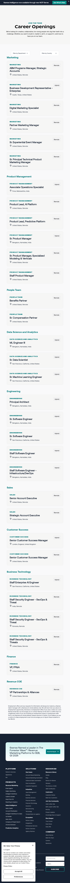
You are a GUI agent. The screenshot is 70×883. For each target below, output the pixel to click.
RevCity (48, 809)
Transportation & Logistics (33, 814)
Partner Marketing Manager (24, 125)
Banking (28, 795)
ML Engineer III (17, 342)
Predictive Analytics (12, 828)
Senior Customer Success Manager (29, 540)
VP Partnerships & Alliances (24, 692)
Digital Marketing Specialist (24, 108)
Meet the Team (50, 838)
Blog (47, 778)
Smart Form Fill (10, 799)
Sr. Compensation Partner (23, 317)
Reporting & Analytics (11, 802)
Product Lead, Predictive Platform (27, 221)
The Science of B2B (51, 786)
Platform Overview (11, 772)
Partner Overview (30, 828)
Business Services (31, 797)
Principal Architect (19, 402)
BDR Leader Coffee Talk (52, 806)
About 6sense (49, 835)
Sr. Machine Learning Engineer (26, 377)
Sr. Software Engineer (21, 419)
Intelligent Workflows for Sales (14, 813)
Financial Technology (31, 803)
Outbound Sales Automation (33, 780)
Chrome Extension (11, 824)
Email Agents (9, 788)
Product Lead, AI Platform (23, 204)
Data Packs (49, 824)
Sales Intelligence (11, 805)
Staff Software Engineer (22, 453)
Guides (47, 775)
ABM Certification (50, 788)
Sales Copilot (9, 808)
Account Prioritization (11, 811)
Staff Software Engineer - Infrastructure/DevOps (23, 472)
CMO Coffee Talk (50, 804)
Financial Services (30, 800)
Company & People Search (13, 822)
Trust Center (49, 821)
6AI (6, 777)
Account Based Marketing (33, 775)
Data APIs (48, 826)
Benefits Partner (18, 300)
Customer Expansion (31, 786)
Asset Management (31, 792)
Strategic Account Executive (25, 515)
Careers (48, 840)
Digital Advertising (10, 791)
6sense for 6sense (51, 780)
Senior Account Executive (23, 498)
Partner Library (30, 820)
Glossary (48, 783)
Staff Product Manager (22, 275)
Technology (29, 811)
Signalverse (9, 774)
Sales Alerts (9, 819)
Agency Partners (30, 831)
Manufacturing (30, 808)
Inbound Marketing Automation (34, 778)
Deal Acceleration (30, 783)
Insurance (28, 806)
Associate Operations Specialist (27, 187)
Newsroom (48, 843)
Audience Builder (10, 796)
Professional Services (31, 826)
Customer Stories (50, 795)
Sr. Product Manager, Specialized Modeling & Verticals (27, 257)
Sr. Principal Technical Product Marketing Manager (26, 161)
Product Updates (50, 812)
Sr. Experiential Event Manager (26, 142)
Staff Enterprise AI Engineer (24, 582)
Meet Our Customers (51, 797)
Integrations (29, 823)
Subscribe (55, 869)
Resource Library (51, 772)
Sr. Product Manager (20, 238)
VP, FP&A (15, 667)
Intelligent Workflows (11, 794)
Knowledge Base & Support (53, 815)
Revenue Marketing (12, 785)
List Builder (9, 816)
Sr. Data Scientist (19, 359)
